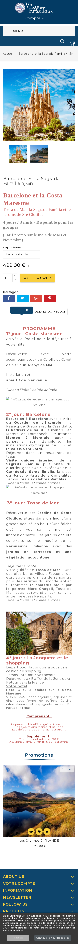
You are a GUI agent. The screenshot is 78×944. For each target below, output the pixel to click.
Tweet (23, 298)
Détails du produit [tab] (51, 311)
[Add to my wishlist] (39, 831)
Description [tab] (21, 310)
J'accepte (18, 937)
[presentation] (7, 151)
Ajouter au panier (37, 278)
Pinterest (50, 298)
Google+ (36, 298)
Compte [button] (35, 18)
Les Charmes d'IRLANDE (39, 840)
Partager (9, 298)
